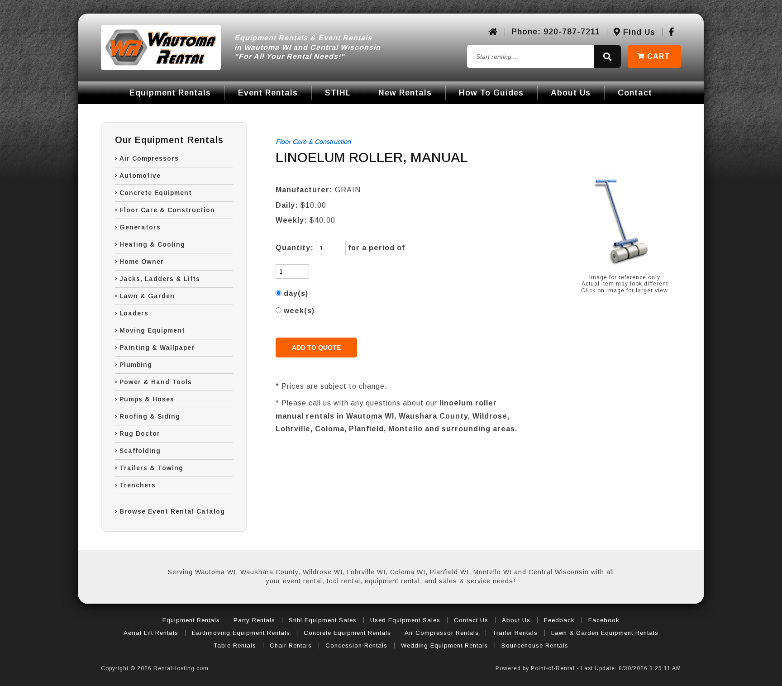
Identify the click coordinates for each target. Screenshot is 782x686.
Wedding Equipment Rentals (444, 645)
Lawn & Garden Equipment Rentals (604, 633)
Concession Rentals (356, 645)
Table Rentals (235, 645)
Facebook (604, 620)
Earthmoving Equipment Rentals (241, 633)
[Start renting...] (607, 56)
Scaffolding (140, 450)
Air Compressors (149, 158)
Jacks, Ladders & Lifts (159, 278)
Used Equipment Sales (405, 620)
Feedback (559, 620)
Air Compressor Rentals (442, 633)
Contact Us (471, 620)
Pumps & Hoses (146, 399)
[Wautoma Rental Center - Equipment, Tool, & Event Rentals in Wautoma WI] (161, 47)
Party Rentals (254, 620)
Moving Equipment (152, 330)
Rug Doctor (139, 433)
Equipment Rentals (170, 92)
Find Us (637, 32)
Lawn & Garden (147, 296)
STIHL (338, 92)
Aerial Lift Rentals (151, 633)
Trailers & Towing (151, 468)
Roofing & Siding (149, 416)
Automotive (140, 175)
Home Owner (141, 261)
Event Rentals (268, 92)
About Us (571, 92)
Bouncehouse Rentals (534, 645)
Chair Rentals (291, 645)
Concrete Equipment (155, 192)
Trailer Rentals (515, 633)
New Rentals (405, 92)
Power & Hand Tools (155, 382)
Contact (635, 92)
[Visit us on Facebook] (671, 32)
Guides (491, 92)
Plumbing (135, 364)
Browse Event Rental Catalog (172, 511)
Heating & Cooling (152, 244)
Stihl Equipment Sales (323, 620)
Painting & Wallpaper (157, 347)
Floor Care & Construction (167, 210)
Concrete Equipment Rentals (347, 633)
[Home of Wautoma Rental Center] (493, 32)
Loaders (133, 313)
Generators (140, 227)
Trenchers (137, 485)
